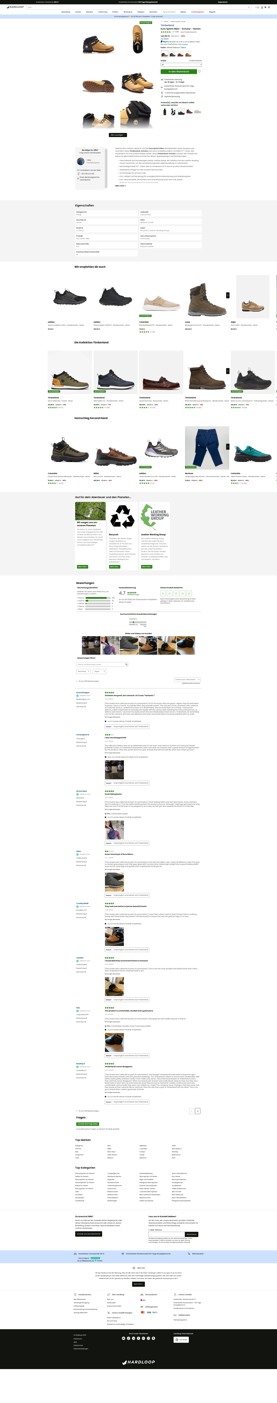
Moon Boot (111, 1152)
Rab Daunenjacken (179, 1179)
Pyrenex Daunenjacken (148, 1185)
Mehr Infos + (120, 186)
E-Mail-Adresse (155, 1230)
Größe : (164, 61)
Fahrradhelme (112, 1198)
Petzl (173, 1158)
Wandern (89, 12)
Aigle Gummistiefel (147, 1179)
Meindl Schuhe (145, 1198)
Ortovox (78, 1149)
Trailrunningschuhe (114, 1185)
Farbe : (173, 47)
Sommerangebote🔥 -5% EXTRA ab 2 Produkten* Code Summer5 (138, 16)
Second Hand (170, 12)
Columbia (143, 1149)
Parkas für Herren (81, 1185)
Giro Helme (176, 1176)
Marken (183, 12)
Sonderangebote (197, 12)
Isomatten (79, 1194)
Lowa (77, 1158)
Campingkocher (113, 1173)
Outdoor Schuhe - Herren (177, 21)
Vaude (142, 1155)
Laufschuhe (111, 1188)
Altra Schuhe (176, 1191)
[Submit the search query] (249, 7)
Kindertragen (112, 1201)
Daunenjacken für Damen (85, 1173)
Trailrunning (102, 12)
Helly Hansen (112, 1155)
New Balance (177, 1149)
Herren (166, 21)
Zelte (77, 1191)
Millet (109, 1149)
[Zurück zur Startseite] (162, 22)
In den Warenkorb (179, 72)
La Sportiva (79, 1155)
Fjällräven (143, 1146)
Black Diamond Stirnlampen (150, 1194)
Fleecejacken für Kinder (148, 1176)
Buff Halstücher (177, 1194)
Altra (109, 1146)
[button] (98, 40)
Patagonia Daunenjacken (181, 1201)
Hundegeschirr (177, 1182)
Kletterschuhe (112, 1191)
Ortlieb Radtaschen (179, 1188)
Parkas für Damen (82, 1176)
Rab (76, 1152)
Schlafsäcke (79, 1201)
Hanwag (175, 1152)
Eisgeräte (110, 1179)
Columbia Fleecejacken (148, 1191)
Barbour (110, 1158)
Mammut (143, 1158)
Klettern (115, 12)
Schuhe (78, 12)
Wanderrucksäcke (114, 1176)
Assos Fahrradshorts (179, 1173)
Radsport (141, 12)
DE (256, 7)
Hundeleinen (176, 1185)
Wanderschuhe (113, 1182)
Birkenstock (176, 1155)
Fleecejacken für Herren (84, 1188)
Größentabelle (195, 61)
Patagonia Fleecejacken (149, 1182)
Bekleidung (65, 12)
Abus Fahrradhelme (179, 1198)
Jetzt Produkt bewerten (189, 32)
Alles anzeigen (117, 135)
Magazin (212, 12)
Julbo (174, 1146)
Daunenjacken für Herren (84, 1182)
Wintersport (128, 12)
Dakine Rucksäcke (146, 1201)
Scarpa (142, 1152)
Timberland (167, 25)
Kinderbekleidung (146, 1173)
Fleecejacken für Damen (84, 1179)
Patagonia (79, 1146)
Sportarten (153, 12)
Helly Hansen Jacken (147, 1188)
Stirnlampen (79, 1198)
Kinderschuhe (112, 1194)
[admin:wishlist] (199, 71)
